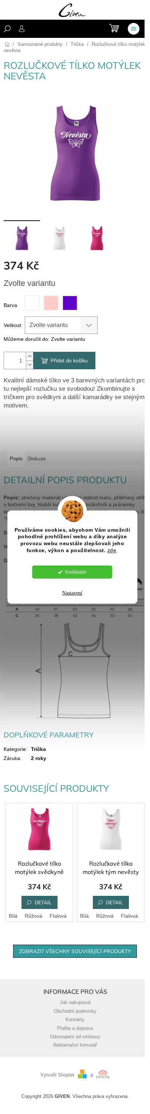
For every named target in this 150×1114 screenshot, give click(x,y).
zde (112, 550)
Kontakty (75, 1019)
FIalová (58, 916)
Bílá (13, 916)
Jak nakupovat (75, 1002)
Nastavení (72, 593)
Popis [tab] (16, 458)
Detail (43, 902)
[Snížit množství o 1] (29, 365)
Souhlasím (75, 572)
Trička (38, 749)
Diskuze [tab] (37, 458)
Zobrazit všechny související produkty (75, 951)
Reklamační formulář (75, 1045)
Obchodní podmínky (75, 1011)
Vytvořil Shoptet (57, 1075)
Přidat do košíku (69, 360)
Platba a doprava (75, 1028)
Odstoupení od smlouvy (75, 1036)
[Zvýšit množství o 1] (29, 356)
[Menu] (133, 28)
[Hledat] (7, 28)
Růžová (33, 916)
